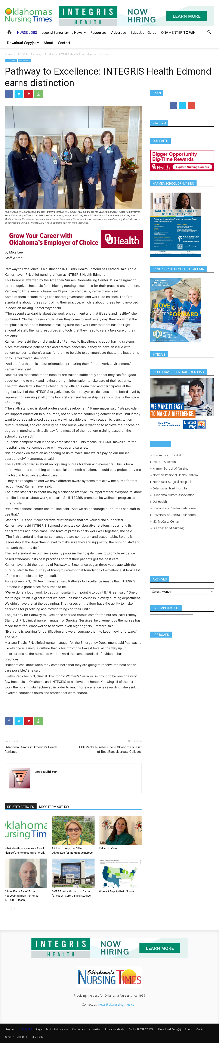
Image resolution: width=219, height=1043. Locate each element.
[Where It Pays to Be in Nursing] (120, 873)
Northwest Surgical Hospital (171, 482)
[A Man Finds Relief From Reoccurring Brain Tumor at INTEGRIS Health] (26, 873)
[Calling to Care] (120, 830)
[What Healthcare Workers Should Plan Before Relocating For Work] (26, 830)
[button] (209, 33)
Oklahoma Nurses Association (173, 495)
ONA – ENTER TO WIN (178, 32)
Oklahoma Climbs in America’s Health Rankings (31, 749)
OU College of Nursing (167, 528)
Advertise (118, 32)
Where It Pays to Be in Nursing (117, 891)
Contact (64, 43)
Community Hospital (166, 455)
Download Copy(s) (21, 43)
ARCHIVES (24, 60)
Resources (98, 32)
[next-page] (14, 908)
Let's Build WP (45, 771)
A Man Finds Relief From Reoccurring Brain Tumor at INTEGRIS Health (21, 896)
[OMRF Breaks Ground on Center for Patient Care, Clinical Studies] (73, 873)
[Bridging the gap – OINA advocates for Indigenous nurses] (73, 830)
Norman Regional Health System (175, 475)
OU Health (159, 501)
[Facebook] (9, 94)
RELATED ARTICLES (20, 807)
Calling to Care (108, 848)
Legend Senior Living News (62, 32)
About (48, 43)
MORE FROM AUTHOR (54, 807)
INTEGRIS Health (164, 462)
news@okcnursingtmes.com (117, 1004)
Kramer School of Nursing (170, 468)
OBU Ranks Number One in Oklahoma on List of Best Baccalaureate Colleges (110, 749)
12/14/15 (21, 54)
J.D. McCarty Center (165, 521)
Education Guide (143, 32)
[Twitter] (19, 94)
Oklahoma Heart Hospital (170, 488)
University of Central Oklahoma (174, 508)
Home (8, 54)
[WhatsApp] (38, 94)
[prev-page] (7, 908)
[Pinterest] (28, 94)
